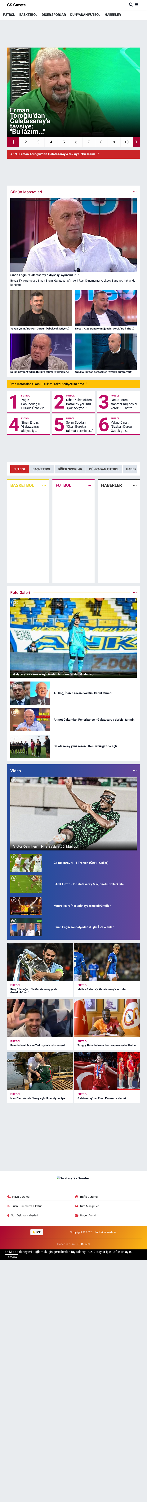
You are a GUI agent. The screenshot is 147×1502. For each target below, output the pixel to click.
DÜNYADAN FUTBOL (85, 15)
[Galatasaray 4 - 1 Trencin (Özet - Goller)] (26, 862)
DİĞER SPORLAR (54, 15)
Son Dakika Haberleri (24, 1215)
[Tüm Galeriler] (135, 592)
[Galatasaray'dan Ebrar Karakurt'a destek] (107, 1071)
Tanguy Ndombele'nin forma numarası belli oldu (107, 1045)
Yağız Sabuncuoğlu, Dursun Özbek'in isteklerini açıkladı (34, 404)
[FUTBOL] (89, 485)
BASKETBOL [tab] (42, 469)
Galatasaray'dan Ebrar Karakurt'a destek (102, 1098)
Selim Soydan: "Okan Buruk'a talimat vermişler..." (79, 427)
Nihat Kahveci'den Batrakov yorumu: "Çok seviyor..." (79, 404)
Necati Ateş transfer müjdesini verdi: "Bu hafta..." (124, 404)
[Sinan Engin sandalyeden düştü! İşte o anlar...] (26, 927)
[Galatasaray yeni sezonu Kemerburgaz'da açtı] (30, 746)
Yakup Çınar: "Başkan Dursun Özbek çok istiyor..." (122, 427)
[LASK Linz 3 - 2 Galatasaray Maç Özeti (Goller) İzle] (26, 884)
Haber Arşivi (88, 1215)
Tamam (11, 1257)
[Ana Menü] (136, 5)
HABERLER (113, 15)
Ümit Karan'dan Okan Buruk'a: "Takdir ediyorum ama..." (48, 384)
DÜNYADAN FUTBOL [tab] (104, 469)
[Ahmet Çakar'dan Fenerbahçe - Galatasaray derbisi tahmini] (30, 719)
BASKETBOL (28, 15)
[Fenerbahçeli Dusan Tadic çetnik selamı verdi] (40, 1018)
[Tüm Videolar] (135, 771)
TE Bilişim (83, 1244)
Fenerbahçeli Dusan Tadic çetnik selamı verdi (37, 1045)
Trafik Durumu (89, 1196)
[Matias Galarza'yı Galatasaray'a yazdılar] (107, 962)
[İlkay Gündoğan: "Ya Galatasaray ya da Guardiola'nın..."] (40, 962)
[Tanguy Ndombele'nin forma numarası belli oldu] (107, 1018)
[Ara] (131, 5)
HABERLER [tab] (134, 469)
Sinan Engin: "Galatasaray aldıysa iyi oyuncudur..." (30, 427)
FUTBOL (9, 15)
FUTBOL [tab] (20, 469)
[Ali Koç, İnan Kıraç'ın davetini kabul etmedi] (30, 693)
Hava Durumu (20, 1196)
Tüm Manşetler (89, 1206)
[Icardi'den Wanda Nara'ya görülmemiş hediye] (40, 1071)
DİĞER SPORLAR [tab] (70, 469)
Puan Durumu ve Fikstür (26, 1206)
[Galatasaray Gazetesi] (73, 1178)
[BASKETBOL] (44, 485)
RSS (39, 1232)
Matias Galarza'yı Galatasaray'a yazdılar (102, 989)
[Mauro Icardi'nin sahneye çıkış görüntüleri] (26, 905)
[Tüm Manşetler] (135, 192)
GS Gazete (16, 4)
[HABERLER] (135, 485)
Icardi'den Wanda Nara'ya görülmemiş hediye (37, 1098)
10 (126, 142)
